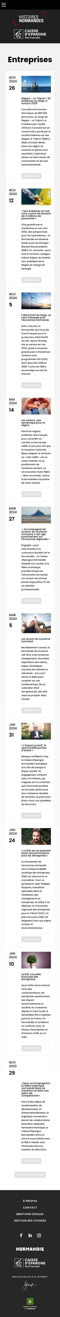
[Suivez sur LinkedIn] (30, 1235)
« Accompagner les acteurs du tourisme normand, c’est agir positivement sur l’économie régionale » (35, 534)
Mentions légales (30, 1214)
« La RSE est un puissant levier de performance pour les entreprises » (36, 853)
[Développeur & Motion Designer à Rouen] (30, 1290)
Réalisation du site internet (30, 1277)
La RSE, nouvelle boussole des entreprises (31, 977)
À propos (30, 1201)
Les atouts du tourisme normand (35, 640)
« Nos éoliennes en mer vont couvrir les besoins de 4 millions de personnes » (36, 214)
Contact (30, 1207)
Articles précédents (30, 1174)
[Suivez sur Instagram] (39, 1235)
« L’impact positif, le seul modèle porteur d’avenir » (34, 748)
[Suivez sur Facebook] (21, 1235)
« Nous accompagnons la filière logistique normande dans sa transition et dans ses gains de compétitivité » (35, 1089)
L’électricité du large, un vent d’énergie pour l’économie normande (36, 317)
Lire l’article (31, 176)
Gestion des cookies (30, 1220)
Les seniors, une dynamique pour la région (33, 422)
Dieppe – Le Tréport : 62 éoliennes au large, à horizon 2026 (36, 101)
